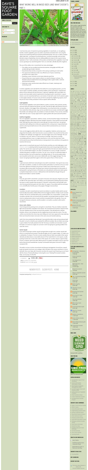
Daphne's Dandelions (77, 314)
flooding (72, 121)
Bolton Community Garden (79, 200)
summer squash (81, 173)
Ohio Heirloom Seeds (77, 416)
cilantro (79, 107)
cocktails (72, 109)
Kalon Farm (74, 241)
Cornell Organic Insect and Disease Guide (78, 389)
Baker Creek (80, 92)
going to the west (76, 205)
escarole (74, 118)
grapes (80, 128)
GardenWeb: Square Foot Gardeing (78, 380)
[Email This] (32, 258)
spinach (72, 170)
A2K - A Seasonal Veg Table (79, 276)
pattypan (81, 150)
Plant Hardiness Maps (77, 395)
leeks (76, 141)
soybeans (83, 169)
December (76, 56)
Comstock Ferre (76, 112)
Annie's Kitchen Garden (78, 318)
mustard (81, 144)
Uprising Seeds (75, 434)
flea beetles (82, 119)
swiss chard (75, 176)
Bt (77, 101)
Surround (80, 175)
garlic (74, 124)
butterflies (81, 103)
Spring (78, 170)
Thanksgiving (73, 178)
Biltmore (79, 95)
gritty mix (74, 132)
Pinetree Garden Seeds (77, 417)
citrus (83, 107)
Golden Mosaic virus (80, 127)
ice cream (82, 135)
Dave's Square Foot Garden (9, 9)
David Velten (29, 262)
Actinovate (77, 91)
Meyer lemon (80, 143)
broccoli (73, 100)
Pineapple (74, 153)
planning (81, 153)
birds (84, 95)
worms (83, 185)
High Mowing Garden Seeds (78, 410)
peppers (73, 152)
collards (82, 109)
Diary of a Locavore (77, 269)
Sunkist (74, 175)
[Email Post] (29, 258)
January (75, 74)
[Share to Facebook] (37, 258)
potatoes (83, 156)
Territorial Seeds (76, 430)
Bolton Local (75, 233)
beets (80, 94)
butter (75, 103)
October (75, 60)
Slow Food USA (76, 329)
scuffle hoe (74, 161)
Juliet (78, 138)
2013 (73, 81)
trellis (85, 180)
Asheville (72, 92)
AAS (71, 91)
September (76, 62)
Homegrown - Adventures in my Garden (78, 251)
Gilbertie (81, 125)
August (75, 64)
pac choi (73, 150)
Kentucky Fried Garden (77, 291)
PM (77, 155)
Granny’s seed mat (24, 147)
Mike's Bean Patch (76, 303)
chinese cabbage (80, 106)
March (75, 70)
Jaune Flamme (77, 137)
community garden (75, 110)
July (74, 66)
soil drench (84, 167)
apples (83, 91)
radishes (73, 158)
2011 (73, 85)
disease (72, 116)
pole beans (83, 155)
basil (77, 94)
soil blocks (78, 167)
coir (77, 109)
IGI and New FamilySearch (78, 206)
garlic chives (82, 124)
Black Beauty (74, 97)
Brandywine (80, 98)
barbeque (72, 94)
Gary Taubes (75, 440)
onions (77, 149)
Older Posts (47, 269)
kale (82, 138)
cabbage (72, 104)
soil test (73, 169)
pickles (84, 152)
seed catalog (81, 161)
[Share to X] (35, 258)
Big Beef (74, 95)
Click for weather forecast (78, 468)
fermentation (74, 119)
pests (80, 152)
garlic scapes (74, 125)
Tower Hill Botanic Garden (78, 396)
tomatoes (82, 178)
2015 (73, 52)
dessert (82, 115)
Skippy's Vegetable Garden (79, 272)
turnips (74, 182)
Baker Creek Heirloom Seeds (79, 405)
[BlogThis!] (33, 258)
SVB (85, 175)
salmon (84, 160)
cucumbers (74, 115)
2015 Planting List (76, 44)
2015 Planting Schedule (77, 42)
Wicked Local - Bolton (77, 243)
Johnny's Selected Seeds (78, 412)
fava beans (81, 118)
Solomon (77, 169)
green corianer (78, 130)
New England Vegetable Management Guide (77, 386)
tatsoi (83, 176)
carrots (77, 104)
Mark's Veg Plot (76, 284)
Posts (5, 30)
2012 (73, 83)
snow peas (83, 166)
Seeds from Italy (76, 426)
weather (82, 183)
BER (85, 94)
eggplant (78, 116)
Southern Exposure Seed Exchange (78, 428)
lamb (72, 141)
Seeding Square (76, 164)
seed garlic (73, 163)
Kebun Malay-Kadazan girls (79, 322)
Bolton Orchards (76, 234)
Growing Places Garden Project (77, 399)
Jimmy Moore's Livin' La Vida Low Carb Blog (78, 447)
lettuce (81, 141)
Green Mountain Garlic (77, 409)
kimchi (72, 140)
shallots (77, 166)
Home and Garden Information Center (76, 383)
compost (84, 110)
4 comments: (23, 258)
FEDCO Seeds (75, 407)
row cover (79, 160)
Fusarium (78, 121)
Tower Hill (79, 180)
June (74, 68)
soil (73, 167)
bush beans (82, 102)
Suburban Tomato (76, 288)
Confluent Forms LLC (36, 274)
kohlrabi (77, 140)
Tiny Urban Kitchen (77, 299)
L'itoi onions (82, 140)
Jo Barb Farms (75, 240)
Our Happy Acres (76, 260)
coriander (81, 113)
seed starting (82, 163)
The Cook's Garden (76, 432)
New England (78, 147)
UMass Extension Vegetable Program (78, 392)
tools (75, 180)
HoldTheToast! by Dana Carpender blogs (78, 443)
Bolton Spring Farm (76, 236)
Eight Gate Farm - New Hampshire (77, 264)
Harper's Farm (75, 238)
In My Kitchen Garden (77, 325)
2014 (73, 54)
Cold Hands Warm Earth (78, 306)
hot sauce (76, 135)
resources (73, 160)
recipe (80, 158)
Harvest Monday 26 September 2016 (76, 195)
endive (84, 116)
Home (56, 269)
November (76, 58)
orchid (83, 149)
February (75, 72)
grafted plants (74, 128)
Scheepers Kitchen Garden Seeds (78, 421)
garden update (81, 122)
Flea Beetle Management (78, 201)
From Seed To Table (77, 295)
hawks (83, 134)
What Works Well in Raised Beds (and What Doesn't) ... (79, 77)
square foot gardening (30, 260)
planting (73, 155)
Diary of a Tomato (76, 310)
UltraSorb (82, 182)
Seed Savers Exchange (77, 424)
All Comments (7, 33)
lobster (72, 143)
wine (72, 185)
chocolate (73, 107)
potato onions (76, 156)
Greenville (84, 130)
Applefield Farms (76, 231)
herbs (72, 135)
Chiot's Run (75, 280)
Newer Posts (34, 269)
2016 (73, 50)
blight (80, 97)
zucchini (73, 186)
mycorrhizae (73, 146)
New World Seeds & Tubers (78, 414)
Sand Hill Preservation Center (79, 419)
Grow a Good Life (76, 256)
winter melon (77, 185)
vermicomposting (74, 183)
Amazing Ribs (75, 454)
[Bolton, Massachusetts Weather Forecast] (78, 467)
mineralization (73, 144)
